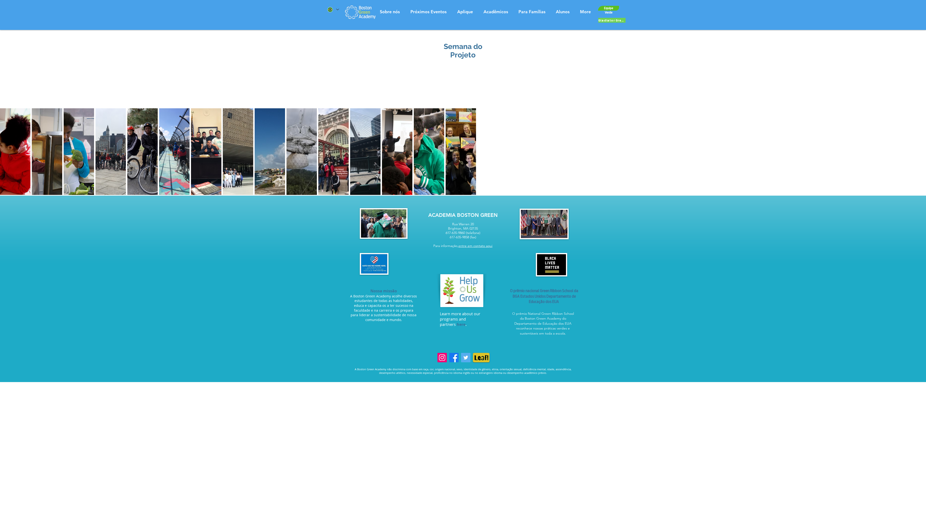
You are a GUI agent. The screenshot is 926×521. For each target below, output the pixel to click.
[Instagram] (442, 357)
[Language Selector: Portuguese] (333, 9)
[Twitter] (465, 357)
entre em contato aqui (475, 246)
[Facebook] (454, 357)
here (461, 324)
